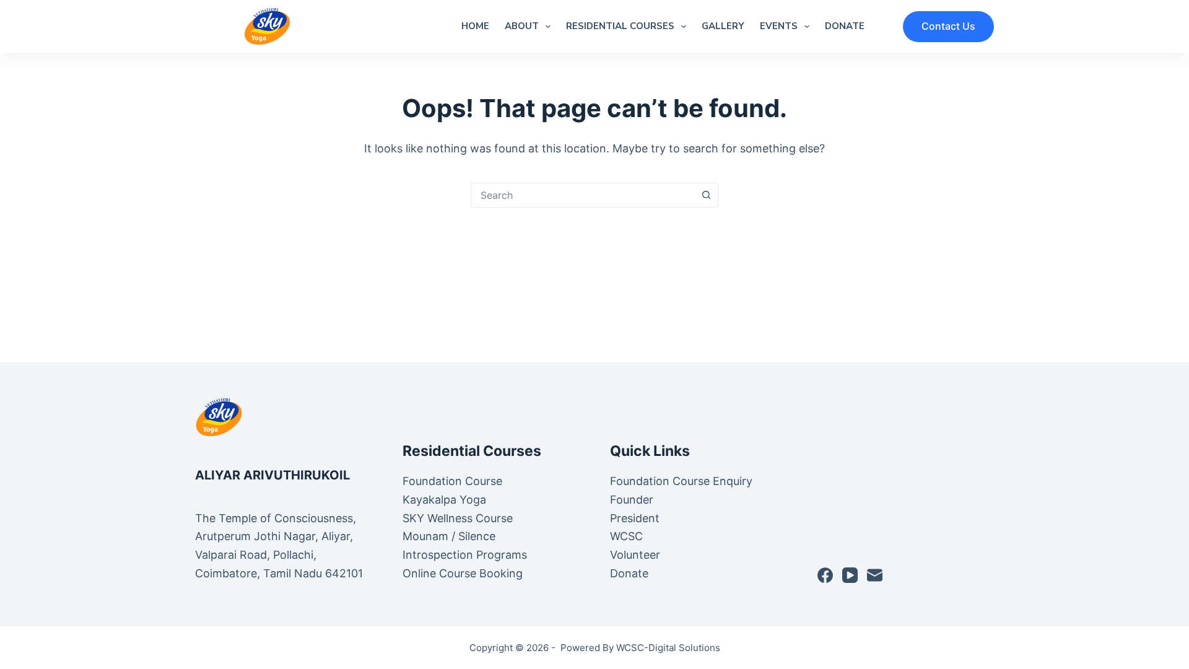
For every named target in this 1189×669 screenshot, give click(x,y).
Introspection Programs (465, 554)
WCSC (628, 536)
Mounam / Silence (449, 536)
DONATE (845, 26)
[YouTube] (850, 575)
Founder (631, 499)
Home (475, 26)
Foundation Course (452, 481)
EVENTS (779, 26)
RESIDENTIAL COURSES (620, 26)
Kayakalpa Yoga (444, 499)
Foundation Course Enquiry (681, 481)
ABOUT (522, 26)
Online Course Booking (463, 573)
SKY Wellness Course (458, 518)
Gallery (723, 26)
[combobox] (582, 195)
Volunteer (635, 554)
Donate (629, 573)
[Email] (874, 575)
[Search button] (706, 195)
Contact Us (948, 26)
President (636, 518)
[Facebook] (825, 575)
